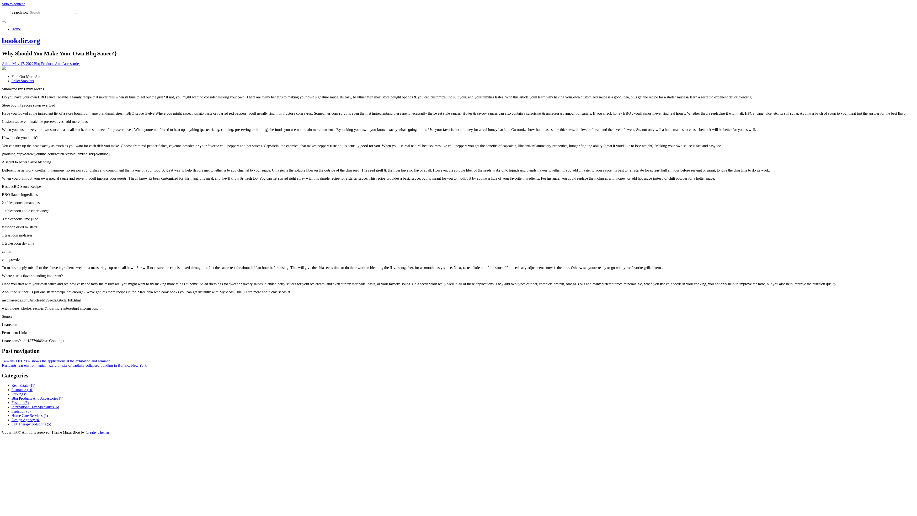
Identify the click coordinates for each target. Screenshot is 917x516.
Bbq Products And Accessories (57, 64)
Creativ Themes (98, 432)
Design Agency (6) (25, 420)
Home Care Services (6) (29, 416)
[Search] (76, 13)
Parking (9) (19, 394)
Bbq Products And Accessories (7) (37, 398)
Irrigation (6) (21, 411)
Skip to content (13, 4)
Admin (7, 64)
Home (16, 29)
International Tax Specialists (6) (35, 407)
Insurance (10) (22, 390)
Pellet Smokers (22, 81)
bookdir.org (21, 40)
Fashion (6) (20, 403)
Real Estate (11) (23, 385)
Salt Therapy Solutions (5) (31, 424)
